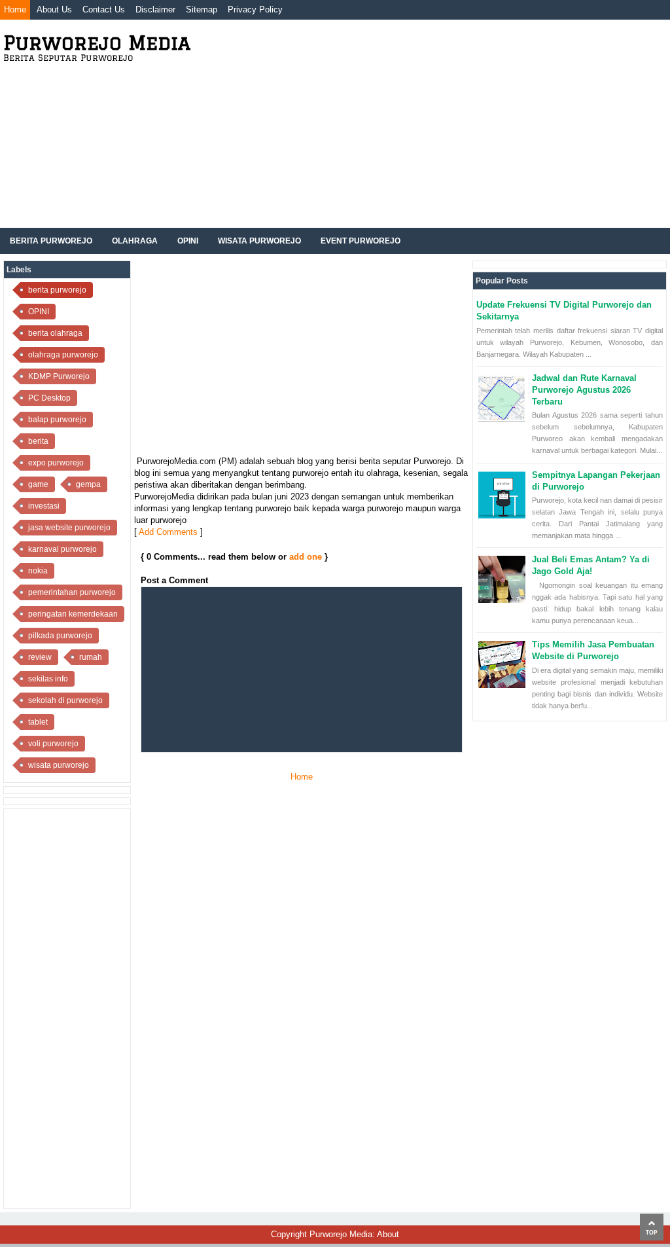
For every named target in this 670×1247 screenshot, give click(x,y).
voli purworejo (53, 743)
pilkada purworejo (60, 635)
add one (305, 557)
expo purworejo (56, 462)
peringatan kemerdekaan (73, 614)
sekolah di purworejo (65, 700)
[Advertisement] (435, 129)
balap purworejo (57, 419)
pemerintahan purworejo (72, 592)
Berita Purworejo (51, 240)
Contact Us (103, 9)
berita (38, 441)
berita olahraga (55, 333)
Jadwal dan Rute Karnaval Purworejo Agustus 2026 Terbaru (584, 390)
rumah (90, 657)
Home (15, 9)
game (38, 484)
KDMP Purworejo (59, 376)
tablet (38, 722)
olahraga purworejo (63, 354)
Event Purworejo (360, 240)
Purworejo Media (96, 42)
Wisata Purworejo (259, 240)
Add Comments (168, 532)
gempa (88, 484)
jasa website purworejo (69, 527)
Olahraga (135, 240)
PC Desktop (49, 398)
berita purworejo (57, 290)
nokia (38, 570)
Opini (187, 240)
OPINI (38, 311)
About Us (54, 9)
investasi (44, 506)
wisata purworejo (58, 765)
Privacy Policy (255, 9)
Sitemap (201, 9)
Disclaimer (155, 9)
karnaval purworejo (62, 549)
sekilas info (48, 678)
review (40, 657)
